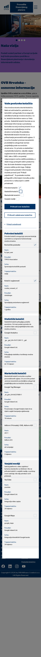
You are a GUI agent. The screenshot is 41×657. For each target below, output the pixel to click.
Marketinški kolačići (12, 195)
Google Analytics (11, 333)
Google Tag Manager (12, 387)
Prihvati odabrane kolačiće (20, 215)
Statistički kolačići (11, 191)
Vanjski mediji (9, 199)
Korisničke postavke (12, 245)
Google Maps (9, 516)
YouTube (7, 480)
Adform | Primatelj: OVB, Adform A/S (18, 425)
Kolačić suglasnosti (11, 281)
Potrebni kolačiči (11, 188)
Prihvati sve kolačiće (20, 207)
